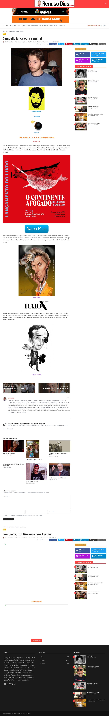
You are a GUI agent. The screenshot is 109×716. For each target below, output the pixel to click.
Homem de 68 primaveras (93, 80)
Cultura (18, 25)
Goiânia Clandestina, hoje (32, 481)
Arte (15, 25)
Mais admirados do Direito (93, 106)
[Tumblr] (69, 398)
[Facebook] (66, 398)
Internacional (34, 25)
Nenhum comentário (21, 42)
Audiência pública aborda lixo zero (57, 477)
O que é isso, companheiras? (94, 123)
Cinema (28, 25)
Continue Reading (36, 640)
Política (11, 25)
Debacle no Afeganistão (9, 453)
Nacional (46, 25)
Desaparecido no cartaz (93, 97)
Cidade (51, 25)
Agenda (41, 25)
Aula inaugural (91, 70)
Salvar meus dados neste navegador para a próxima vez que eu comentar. (23, 515)
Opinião (23, 25)
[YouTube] (68, 398)
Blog (7, 25)
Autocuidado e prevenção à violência (95, 114)
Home (4, 31)
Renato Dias (62, 25)
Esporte (56, 25)
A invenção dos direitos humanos (34, 459)
